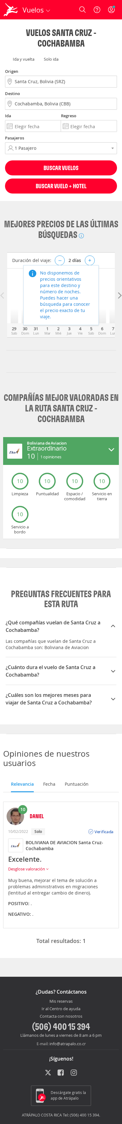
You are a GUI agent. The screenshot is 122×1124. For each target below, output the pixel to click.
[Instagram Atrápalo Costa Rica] (74, 1073)
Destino (12, 93)
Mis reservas (61, 1001)
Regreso (68, 115)
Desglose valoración (27, 869)
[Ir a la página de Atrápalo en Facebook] (61, 1073)
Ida (8, 115)
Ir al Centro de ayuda (61, 1008)
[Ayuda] (97, 9)
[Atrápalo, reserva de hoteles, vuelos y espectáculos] (11, 9)
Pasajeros (14, 138)
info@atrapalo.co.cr (67, 1043)
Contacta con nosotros (61, 1016)
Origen (11, 71)
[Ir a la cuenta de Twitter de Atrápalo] (48, 1073)
